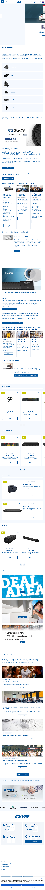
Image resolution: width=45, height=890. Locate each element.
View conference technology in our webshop (12, 307)
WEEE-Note (3, 854)
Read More (22, 672)
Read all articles (22, 759)
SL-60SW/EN (27, 470)
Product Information (4, 849)
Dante (35, 288)
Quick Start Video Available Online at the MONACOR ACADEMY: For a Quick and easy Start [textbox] (21, 138)
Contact (2, 837)
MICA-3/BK (10, 396)
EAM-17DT (31, 536)
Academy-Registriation (8, 153)
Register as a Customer (8, 163)
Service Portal (34, 826)
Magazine (15, 1)
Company (2, 838)
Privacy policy (42, 878)
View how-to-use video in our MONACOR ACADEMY (26, 360)
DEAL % (10, 1)
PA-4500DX (31, 441)
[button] (40, 2)
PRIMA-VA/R (31, 396)
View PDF (17, 236)
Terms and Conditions (5, 851)
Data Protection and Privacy (6, 848)
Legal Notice (3, 846)
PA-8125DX (27, 491)
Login (9, 403)
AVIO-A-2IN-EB (10, 536)
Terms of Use (3, 853)
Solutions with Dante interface (9, 294)
